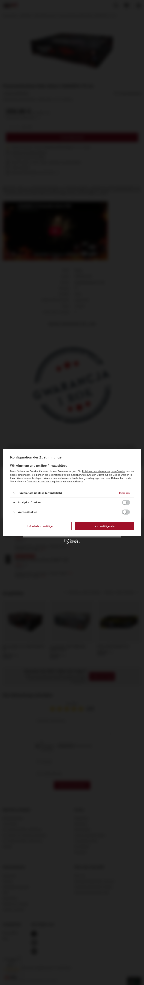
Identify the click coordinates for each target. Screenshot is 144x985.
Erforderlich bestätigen (40, 525)
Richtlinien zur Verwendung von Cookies (103, 471)
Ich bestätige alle (104, 525)
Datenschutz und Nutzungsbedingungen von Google (55, 481)
